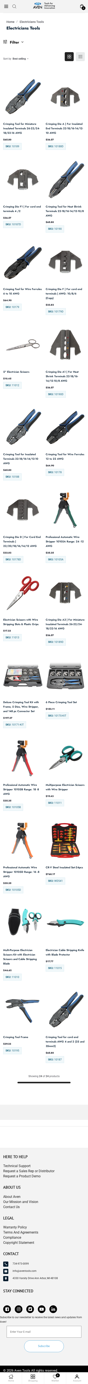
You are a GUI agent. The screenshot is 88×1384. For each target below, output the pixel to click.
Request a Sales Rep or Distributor (28, 1171)
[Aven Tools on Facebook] (7, 1309)
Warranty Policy (15, 1227)
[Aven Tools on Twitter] (30, 1309)
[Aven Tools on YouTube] (41, 1309)
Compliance (12, 1237)
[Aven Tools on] (53, 1309)
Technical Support (17, 1166)
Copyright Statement (18, 1243)
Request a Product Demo (22, 1176)
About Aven (12, 1197)
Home (10, 22)
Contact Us (11, 1207)
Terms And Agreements (20, 1232)
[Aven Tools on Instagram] (18, 1309)
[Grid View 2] (69, 56)
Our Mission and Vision (20, 1202)
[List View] (80, 56)
